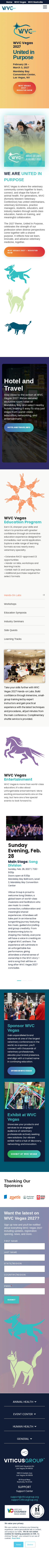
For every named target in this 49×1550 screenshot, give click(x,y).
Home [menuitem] (9, 2)
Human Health (23, 1426)
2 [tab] (23, 981)
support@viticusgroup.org (24, 1496)
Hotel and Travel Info (18, 427)
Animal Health (23, 1402)
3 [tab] (29, 981)
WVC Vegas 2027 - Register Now (24, 88)
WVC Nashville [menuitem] (35, 2)
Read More (16, 1538)
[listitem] (24, 595)
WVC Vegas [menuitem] (20, 2)
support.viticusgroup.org (24, 1499)
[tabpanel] (24, 895)
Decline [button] (30, 1544)
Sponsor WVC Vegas (21, 1071)
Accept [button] (18, 1544)
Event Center (23, 1414)
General (23, 1439)
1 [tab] (18, 981)
